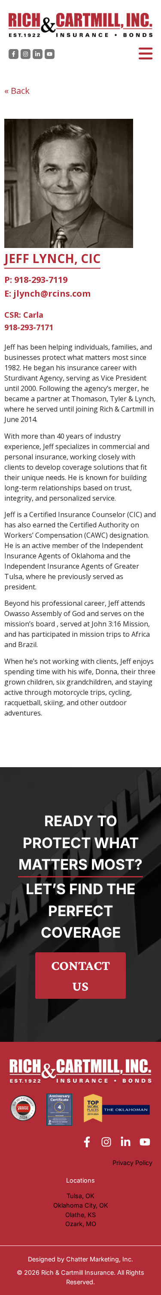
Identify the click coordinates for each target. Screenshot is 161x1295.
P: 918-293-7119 (35, 279)
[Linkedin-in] (38, 54)
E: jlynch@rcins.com (47, 293)
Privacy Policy (132, 1162)
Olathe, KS (80, 1214)
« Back (17, 90)
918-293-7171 (28, 327)
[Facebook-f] (13, 54)
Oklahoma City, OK (80, 1205)
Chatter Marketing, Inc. (99, 1259)
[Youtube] (50, 54)
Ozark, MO (80, 1223)
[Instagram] (25, 54)
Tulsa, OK (80, 1195)
